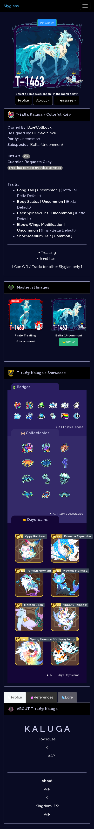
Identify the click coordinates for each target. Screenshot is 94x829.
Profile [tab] (16, 697)
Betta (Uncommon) (46, 144)
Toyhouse (47, 739)
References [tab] (43, 697)
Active (70, 342)
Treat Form (48, 258)
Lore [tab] (69, 697)
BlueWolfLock (39, 127)
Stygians (11, 6)
